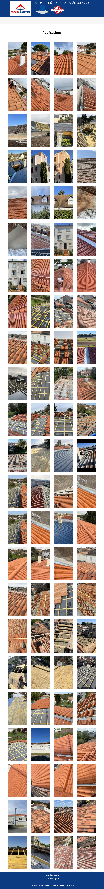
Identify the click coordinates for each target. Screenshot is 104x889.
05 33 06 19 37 (50, 3)
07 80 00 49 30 (79, 3)
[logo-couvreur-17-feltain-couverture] (20, 8)
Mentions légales (67, 886)
